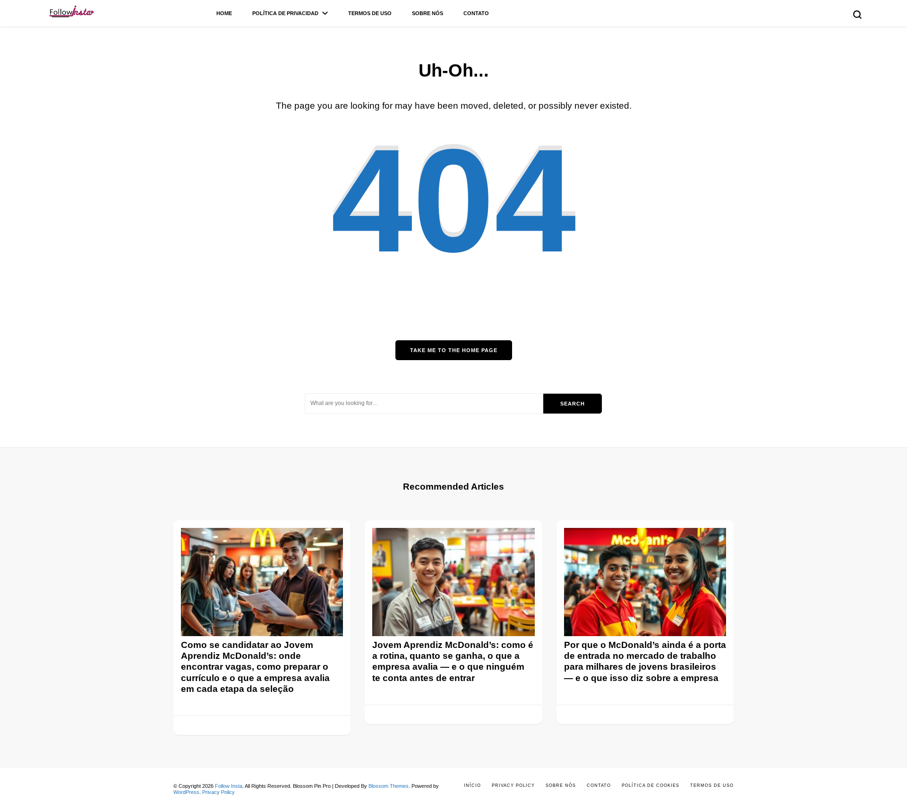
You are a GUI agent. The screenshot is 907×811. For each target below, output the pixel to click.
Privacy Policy (218, 792)
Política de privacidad (285, 13)
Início (472, 785)
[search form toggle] (857, 14)
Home (224, 13)
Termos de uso (370, 13)
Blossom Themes (388, 786)
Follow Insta (228, 786)
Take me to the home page (453, 350)
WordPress (186, 792)
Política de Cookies (650, 785)
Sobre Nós (427, 13)
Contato (476, 13)
